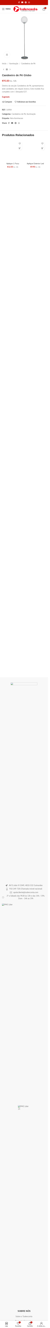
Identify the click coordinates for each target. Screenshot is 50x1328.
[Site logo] (25, 9)
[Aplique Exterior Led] (35, 150)
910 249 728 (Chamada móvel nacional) (25, 889)
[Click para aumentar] (7, 55)
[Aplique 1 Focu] (12, 150)
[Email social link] (22, 2)
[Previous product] (3, 69)
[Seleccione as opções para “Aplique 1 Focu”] (19, 148)
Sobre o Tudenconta (24, 1317)
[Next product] (10, 69)
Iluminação (13, 64)
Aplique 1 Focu (12, 163)
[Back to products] (6, 69)
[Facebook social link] (19, 2)
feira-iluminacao (16, 118)
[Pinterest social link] (25, 2)
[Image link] (24, 782)
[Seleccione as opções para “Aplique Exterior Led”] (42, 148)
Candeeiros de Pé (28, 64)
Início (4, 64)
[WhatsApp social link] (29, 2)
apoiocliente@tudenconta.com (25, 892)
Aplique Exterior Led (35, 163)
